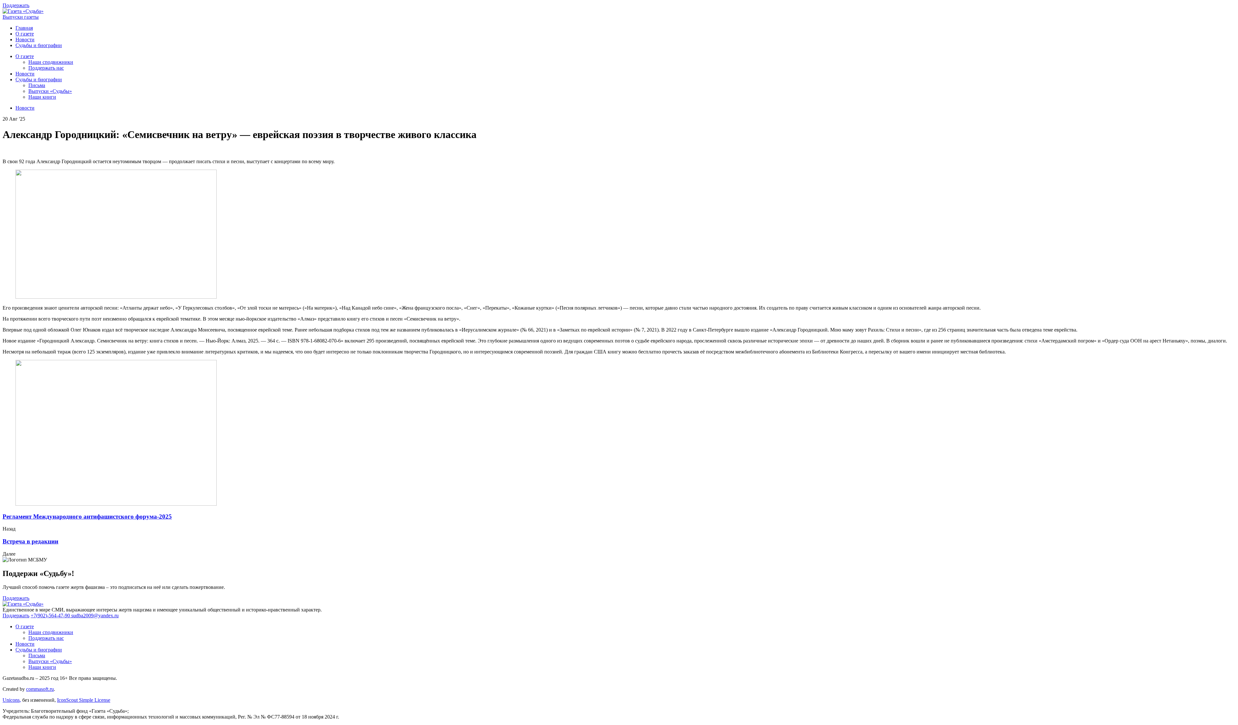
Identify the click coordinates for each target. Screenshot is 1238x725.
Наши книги (42, 97)
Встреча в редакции (30, 541)
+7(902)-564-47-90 (51, 615)
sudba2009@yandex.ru (95, 615)
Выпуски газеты (21, 17)
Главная (24, 28)
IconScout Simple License (83, 700)
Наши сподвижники (50, 62)
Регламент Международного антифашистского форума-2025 (87, 516)
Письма (36, 85)
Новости (24, 39)
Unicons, (12, 700)
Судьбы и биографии (38, 45)
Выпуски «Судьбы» (50, 91)
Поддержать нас (46, 68)
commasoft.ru (40, 689)
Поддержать (16, 5)
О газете (24, 33)
